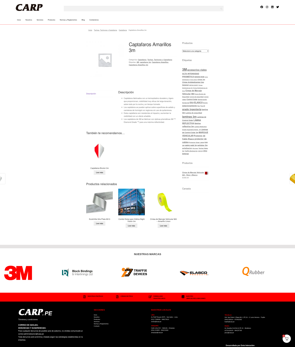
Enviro (205, 103)
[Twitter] (277, 7)
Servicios (40, 20)
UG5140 (200, 151)
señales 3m (202, 145)
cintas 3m (201, 79)
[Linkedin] (272, 7)
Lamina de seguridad (193, 113)
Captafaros (123, 30)
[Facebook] (261, 7)
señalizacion (187, 148)
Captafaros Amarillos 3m (138, 65)
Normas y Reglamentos (68, 20)
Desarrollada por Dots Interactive (240, 345)
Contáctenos (94, 20)
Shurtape (195, 148)
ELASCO (198, 102)
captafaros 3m (145, 62)
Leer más (99, 172)
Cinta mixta (193, 79)
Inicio (19, 20)
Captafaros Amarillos (160, 62)
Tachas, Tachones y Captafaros (105, 30)
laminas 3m (189, 116)
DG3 (192, 102)
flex (198, 106)
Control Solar (192, 99)
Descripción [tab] (91, 93)
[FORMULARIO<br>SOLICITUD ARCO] (150, 296)
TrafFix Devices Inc (191, 151)
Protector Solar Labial (196, 142)
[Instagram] (267, 7)
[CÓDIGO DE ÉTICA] (117, 296)
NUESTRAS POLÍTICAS (95, 296)
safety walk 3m (191, 145)
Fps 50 (202, 106)
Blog (83, 20)
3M (138, 62)
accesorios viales (197, 69)
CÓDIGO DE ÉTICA (127, 296)
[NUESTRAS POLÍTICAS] (84, 296)
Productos (51, 20)
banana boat (199, 76)
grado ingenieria (191, 109)
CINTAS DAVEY (193, 85)
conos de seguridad (197, 97)
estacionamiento (189, 105)
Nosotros (28, 20)
